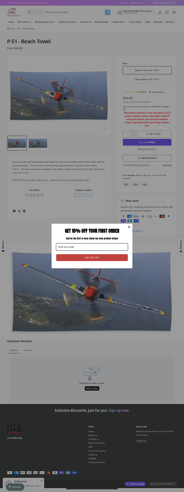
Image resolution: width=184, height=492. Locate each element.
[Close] (129, 227)
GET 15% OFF (92, 257)
